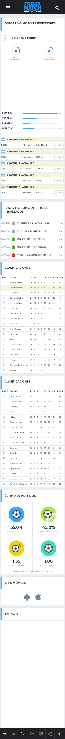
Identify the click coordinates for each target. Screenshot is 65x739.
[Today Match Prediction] (32, 6)
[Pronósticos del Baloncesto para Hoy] (32, 733)
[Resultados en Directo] (41, 733)
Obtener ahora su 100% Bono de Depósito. (33, 571)
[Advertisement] (33, 89)
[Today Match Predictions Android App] (26, 598)
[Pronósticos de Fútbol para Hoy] (4, 733)
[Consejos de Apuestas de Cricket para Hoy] (13, 733)
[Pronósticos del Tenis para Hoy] (22, 733)
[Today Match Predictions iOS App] (38, 598)
